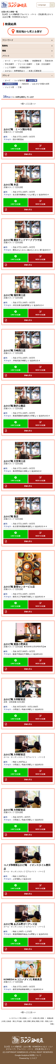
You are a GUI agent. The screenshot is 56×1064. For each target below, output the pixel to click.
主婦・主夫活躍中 (43, 64)
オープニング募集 (21, 61)
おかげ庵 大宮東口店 (14, 461)
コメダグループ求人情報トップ (20, 1018)
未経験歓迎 (36, 61)
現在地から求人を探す (29, 31)
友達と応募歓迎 (35, 71)
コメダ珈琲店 (19, 80)
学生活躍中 (9, 64)
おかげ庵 (32, 80)
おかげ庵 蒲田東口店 (14, 295)
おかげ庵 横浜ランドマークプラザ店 (23, 240)
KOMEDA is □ (11, 84)
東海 (33, 1021)
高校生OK (49, 61)
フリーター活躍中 (25, 64)
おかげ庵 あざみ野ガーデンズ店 (20, 924)
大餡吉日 (25, 84)
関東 (29, 1021)
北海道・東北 (11, 1021)
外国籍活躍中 (25, 67)
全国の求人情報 (38, 1018)
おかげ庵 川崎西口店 (14, 350)
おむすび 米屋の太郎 (40, 84)
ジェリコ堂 (9, 87)
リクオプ (33, 1058)
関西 (37, 1021)
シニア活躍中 (10, 67)
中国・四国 (44, 1021)
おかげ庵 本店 (11, 184)
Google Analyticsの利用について (28, 1055)
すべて (7, 61)
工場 (19, 87)
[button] (15, 147)
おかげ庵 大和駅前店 (14, 699)
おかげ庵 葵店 (11, 516)
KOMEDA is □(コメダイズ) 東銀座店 (23, 979)
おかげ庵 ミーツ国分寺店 (18, 129)
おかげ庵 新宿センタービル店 (19, 586)
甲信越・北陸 (21, 1021)
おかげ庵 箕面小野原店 (16, 644)
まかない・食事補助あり (15, 71)
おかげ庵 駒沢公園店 (14, 406)
